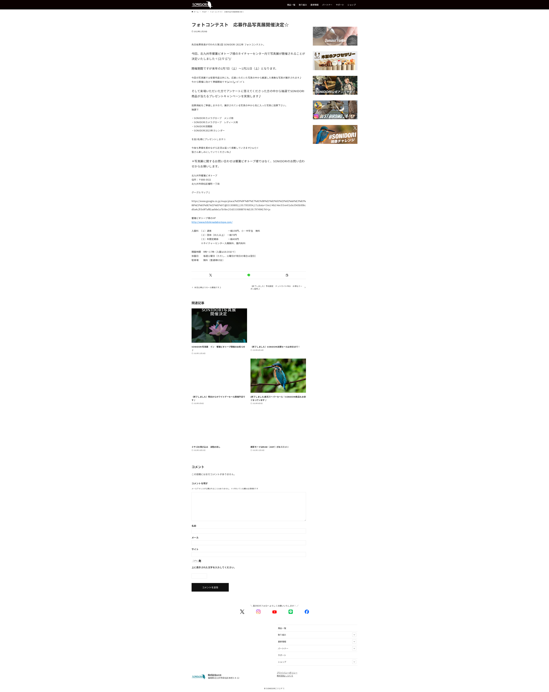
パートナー (283, 648)
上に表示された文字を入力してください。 (214, 567)
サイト (195, 549)
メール (195, 537)
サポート (282, 655)
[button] (211, 275)
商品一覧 (282, 628)
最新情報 (282, 641)
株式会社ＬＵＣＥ (285, 675)
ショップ (282, 661)
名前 (194, 525)
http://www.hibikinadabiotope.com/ (212, 222)
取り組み (282, 634)
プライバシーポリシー (287, 672)
